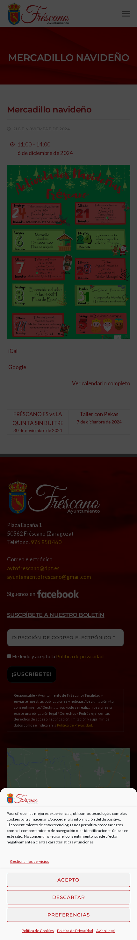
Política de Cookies (38, 930)
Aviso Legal (105, 930)
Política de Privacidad (75, 930)
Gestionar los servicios (29, 861)
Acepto (68, 880)
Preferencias (68, 915)
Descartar (68, 897)
